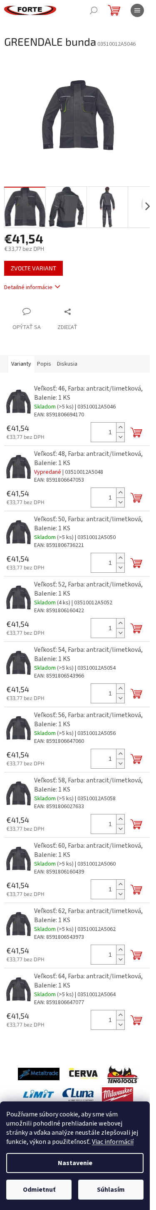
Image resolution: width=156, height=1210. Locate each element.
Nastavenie (75, 1163)
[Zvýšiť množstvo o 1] (120, 427)
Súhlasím (111, 1189)
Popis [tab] (44, 364)
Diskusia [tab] (67, 364)
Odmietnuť (39, 1189)
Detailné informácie (28, 287)
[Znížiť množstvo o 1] (120, 437)
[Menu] (137, 10)
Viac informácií (113, 1141)
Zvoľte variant (33, 268)
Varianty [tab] (21, 364)
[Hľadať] (93, 10)
